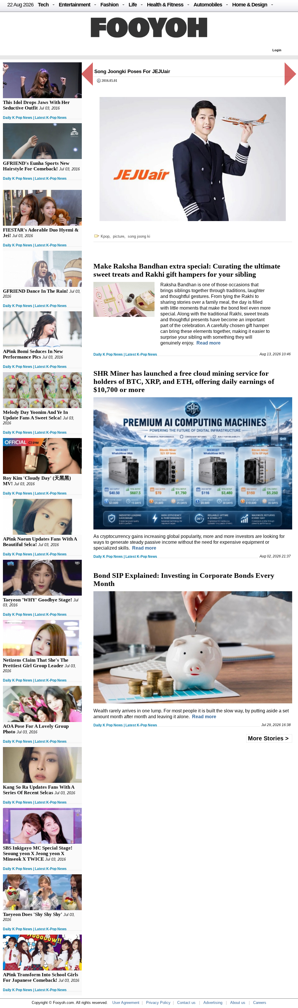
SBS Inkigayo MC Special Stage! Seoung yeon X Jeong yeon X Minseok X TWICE (37, 853)
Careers (259, 1002)
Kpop (105, 236)
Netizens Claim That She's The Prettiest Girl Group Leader (35, 662)
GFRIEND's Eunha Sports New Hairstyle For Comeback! (36, 166)
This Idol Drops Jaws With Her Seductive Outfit (36, 105)
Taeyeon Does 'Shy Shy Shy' (32, 914)
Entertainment (74, 5)
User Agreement (125, 1002)
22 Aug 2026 (20, 5)
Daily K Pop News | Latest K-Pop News (35, 118)
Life (133, 5)
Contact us (186, 1002)
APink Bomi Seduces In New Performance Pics (33, 354)
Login (276, 50)
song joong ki (139, 236)
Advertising (212, 1002)
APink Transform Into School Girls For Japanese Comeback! (40, 977)
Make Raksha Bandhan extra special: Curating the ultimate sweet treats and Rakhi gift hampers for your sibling (186, 270)
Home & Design (249, 5)
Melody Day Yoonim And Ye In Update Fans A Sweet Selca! (35, 415)
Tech (43, 5)
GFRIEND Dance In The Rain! (35, 291)
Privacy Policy (158, 1002)
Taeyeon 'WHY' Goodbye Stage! (37, 600)
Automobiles (208, 5)
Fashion (109, 5)
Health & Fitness (165, 5)
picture (118, 236)
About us (237, 1002)
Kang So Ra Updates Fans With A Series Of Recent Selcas (38, 789)
